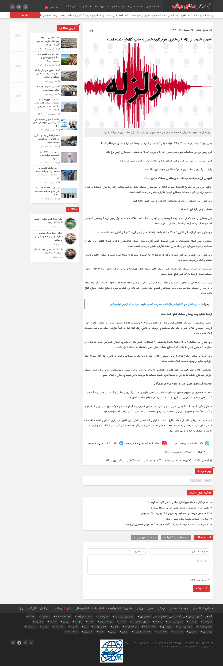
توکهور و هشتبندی (140, 621)
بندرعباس (208, 621)
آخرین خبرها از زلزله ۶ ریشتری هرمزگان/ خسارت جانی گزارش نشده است (159, 39)
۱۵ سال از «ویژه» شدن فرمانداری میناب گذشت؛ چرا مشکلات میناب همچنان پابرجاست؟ (166, 524)
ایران (68, 608)
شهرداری (39, 621)
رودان (65, 621)
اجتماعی (209, 608)
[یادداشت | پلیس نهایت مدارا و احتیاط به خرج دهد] (55, 253)
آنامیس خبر (162, 616)
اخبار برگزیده (114, 608)
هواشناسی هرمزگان (142, 631)
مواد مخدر (59, 626)
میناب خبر (31, 626)
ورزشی (140, 608)
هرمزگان (196, 480)
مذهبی (128, 608)
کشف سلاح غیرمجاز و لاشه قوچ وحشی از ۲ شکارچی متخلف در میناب (110, 15)
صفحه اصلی (152, 7)
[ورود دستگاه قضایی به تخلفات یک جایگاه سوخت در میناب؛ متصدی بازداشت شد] (55, 175)
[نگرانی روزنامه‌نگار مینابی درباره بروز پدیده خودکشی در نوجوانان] (55, 239)
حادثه (91, 621)
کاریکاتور (32, 608)
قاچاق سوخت (100, 626)
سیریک (53, 621)
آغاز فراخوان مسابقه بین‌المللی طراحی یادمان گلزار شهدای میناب (177, 502)
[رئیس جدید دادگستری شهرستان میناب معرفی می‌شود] (55, 157)
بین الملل (44, 608)
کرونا (101, 631)
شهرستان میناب (185, 626)
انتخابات (45, 616)
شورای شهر (166, 626)
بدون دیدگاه (112, 460)
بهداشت (58, 608)
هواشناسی (162, 631)
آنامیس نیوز (145, 616)
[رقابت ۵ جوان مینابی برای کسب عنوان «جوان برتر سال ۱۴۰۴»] (55, 125)
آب (210, 616)
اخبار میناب (98, 608)
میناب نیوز (207, 631)
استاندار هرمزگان (84, 616)
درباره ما (99, 7)
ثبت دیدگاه (201, 588)
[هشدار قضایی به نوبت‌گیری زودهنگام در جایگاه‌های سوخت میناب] (55, 141)
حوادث (184, 608)
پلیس (112, 631)
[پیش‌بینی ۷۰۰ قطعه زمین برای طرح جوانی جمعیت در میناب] (55, 193)
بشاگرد (31, 616)
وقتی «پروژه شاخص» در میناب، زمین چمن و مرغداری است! (178, 15)
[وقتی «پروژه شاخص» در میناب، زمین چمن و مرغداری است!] (55, 60)
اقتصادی (197, 608)
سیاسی (173, 608)
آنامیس (178, 616)
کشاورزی (88, 631)
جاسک (122, 621)
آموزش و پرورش (195, 616)
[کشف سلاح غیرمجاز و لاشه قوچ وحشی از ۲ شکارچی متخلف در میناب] (55, 76)
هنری (150, 608)
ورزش (124, 631)
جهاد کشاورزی (106, 621)
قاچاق (115, 626)
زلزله (208, 480)
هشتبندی (178, 631)
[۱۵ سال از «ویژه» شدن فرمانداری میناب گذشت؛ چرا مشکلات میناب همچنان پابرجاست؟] (55, 107)
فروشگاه (70, 7)
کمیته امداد (72, 631)
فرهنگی (161, 608)
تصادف (158, 621)
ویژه (21, 608)
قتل (85, 626)
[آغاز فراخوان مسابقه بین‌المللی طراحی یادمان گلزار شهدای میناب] (55, 43)
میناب (45, 626)
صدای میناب (149, 626)
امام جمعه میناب (63, 616)
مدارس (74, 626)
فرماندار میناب (131, 626)
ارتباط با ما (85, 7)
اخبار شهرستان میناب (124, 616)
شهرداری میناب (205, 626)
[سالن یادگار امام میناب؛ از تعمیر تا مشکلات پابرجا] (55, 223)
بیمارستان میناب (175, 621)
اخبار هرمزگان (82, 608)
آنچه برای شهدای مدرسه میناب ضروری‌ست (51, 15)
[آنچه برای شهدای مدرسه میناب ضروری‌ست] (55, 90)
